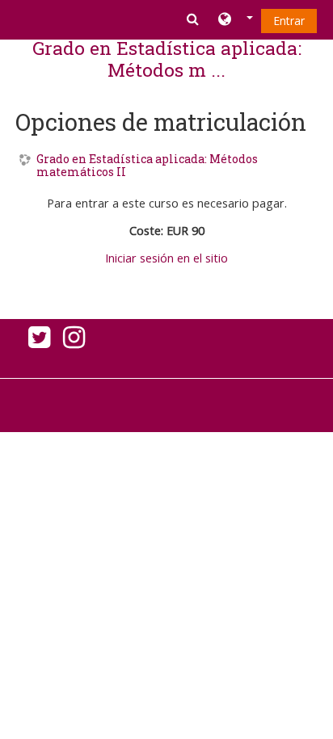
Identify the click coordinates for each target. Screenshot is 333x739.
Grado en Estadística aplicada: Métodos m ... (166, 59)
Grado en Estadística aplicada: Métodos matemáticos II (147, 166)
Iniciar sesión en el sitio (166, 258)
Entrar (289, 20)
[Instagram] (77, 342)
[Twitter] (36, 342)
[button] (235, 20)
